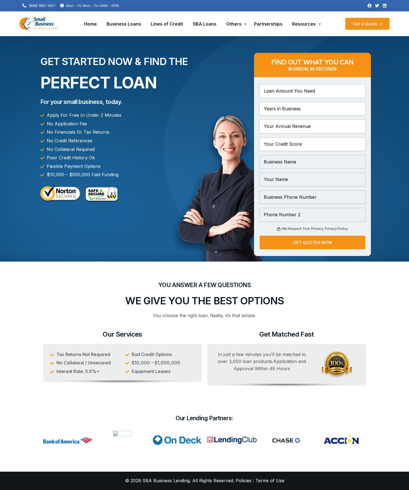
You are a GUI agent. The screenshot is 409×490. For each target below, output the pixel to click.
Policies (244, 480)
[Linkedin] (385, 6)
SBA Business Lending (166, 480)
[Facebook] (370, 6)
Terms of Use (269, 480)
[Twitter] (377, 6)
